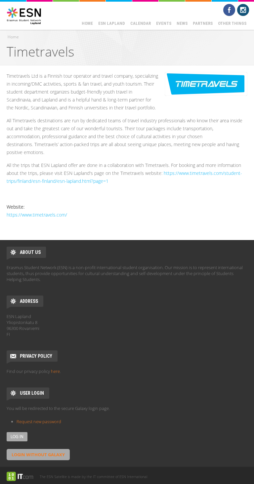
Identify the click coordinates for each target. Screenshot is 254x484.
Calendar (140, 23)
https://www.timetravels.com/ (37, 215)
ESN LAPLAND (111, 23)
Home (87, 23)
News (182, 23)
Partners (203, 23)
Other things (232, 23)
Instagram (243, 10)
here (55, 371)
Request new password (39, 421)
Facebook (229, 10)
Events (163, 23)
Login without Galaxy (38, 455)
